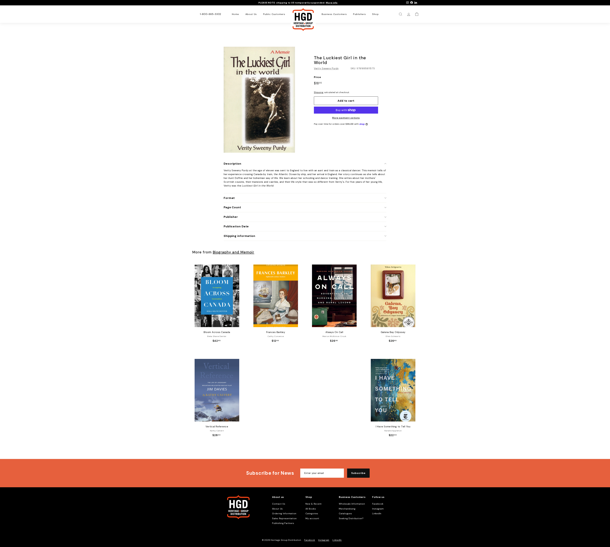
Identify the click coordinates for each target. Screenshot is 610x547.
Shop (375, 14)
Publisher (231, 217)
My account (312, 518)
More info (332, 2)
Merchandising (347, 508)
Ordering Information (284, 513)
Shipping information (239, 236)
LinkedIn (376, 513)
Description (232, 164)
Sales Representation (284, 518)
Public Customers (274, 14)
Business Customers (334, 14)
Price (317, 77)
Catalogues (345, 513)
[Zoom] (259, 100)
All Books (310, 508)
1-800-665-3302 (210, 14)
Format (229, 198)
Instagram (378, 508)
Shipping (318, 92)
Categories (311, 513)
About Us (251, 14)
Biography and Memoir (233, 252)
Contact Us (278, 503)
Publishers (359, 14)
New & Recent (313, 503)
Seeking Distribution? (351, 518)
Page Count (232, 207)
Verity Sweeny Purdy (326, 68)
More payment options (346, 117)
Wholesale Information (352, 503)
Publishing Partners (283, 523)
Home (235, 14)
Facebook (377, 503)
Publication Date (236, 226)
